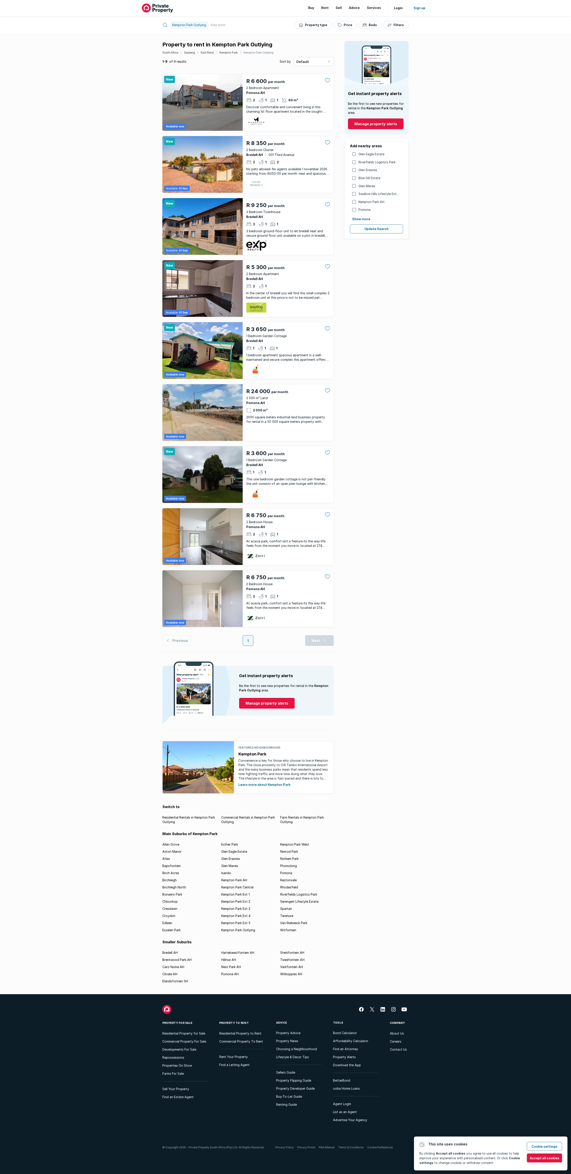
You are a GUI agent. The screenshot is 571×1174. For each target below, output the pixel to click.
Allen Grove (170, 844)
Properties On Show (177, 1065)
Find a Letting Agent (234, 1065)
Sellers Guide (285, 1072)
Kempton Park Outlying (258, 52)
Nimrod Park (289, 851)
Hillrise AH (228, 960)
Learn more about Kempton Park (264, 784)
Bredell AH (170, 952)
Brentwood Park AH (177, 960)
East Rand (207, 52)
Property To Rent (234, 1023)
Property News (287, 1041)
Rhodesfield (289, 887)
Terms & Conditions (351, 1147)
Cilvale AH (169, 974)
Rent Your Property (233, 1057)
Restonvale (288, 880)
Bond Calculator (345, 1033)
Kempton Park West (294, 844)
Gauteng (189, 52)
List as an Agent (345, 1112)
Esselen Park (171, 930)
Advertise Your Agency (350, 1120)
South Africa (170, 52)
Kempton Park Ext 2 (235, 901)
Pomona (364, 210)
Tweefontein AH (292, 960)
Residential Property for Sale (183, 1033)
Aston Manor (172, 851)
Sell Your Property (175, 1089)
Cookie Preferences (380, 1147)
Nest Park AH (231, 967)
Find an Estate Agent (178, 1097)
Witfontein (288, 930)
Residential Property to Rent (240, 1033)
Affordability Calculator (350, 1041)
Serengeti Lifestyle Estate (299, 901)
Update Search (376, 229)
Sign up (419, 8)
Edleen (167, 923)
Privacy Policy (284, 1147)
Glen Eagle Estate (371, 154)
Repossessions (173, 1057)
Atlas (166, 859)
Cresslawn (169, 909)
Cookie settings (544, 1146)
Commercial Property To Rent (241, 1041)
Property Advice (288, 1033)
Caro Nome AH (173, 967)
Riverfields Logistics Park (376, 162)
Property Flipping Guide (293, 1080)
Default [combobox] (302, 62)
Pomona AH (230, 974)
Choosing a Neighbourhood (296, 1049)
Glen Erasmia (367, 170)
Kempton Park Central (237, 887)
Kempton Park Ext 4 (235, 916)
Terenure (286, 916)
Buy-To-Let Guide (289, 1096)
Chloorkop (170, 901)
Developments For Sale (179, 1049)
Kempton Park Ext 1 (235, 894)
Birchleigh (169, 880)
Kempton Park (228, 52)
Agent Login (342, 1104)
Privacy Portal (306, 1147)
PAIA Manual (327, 1147)
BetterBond (341, 1080)
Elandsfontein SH (175, 981)
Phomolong (288, 866)
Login (398, 8)
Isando (226, 873)
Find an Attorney (345, 1049)
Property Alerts (344, 1057)
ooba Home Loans (346, 1088)
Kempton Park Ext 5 (235, 923)
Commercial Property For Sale (184, 1041)
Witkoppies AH (291, 974)
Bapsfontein (171, 866)
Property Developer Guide (295, 1088)
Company (397, 1023)
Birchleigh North (174, 887)
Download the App (347, 1065)
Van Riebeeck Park (293, 923)
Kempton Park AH (371, 202)
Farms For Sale (173, 1073)
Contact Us (398, 1049)
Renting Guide (286, 1104)
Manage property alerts (375, 124)
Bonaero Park (172, 894)
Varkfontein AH (291, 967)
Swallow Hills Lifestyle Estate (379, 194)
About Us (397, 1033)
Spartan (286, 909)
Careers (395, 1041)
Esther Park (229, 844)
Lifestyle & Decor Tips (292, 1057)
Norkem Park (289, 859)
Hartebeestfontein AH (237, 952)
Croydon (168, 916)
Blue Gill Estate (369, 178)
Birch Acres (170, 873)
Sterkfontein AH (292, 952)
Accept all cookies (544, 1158)
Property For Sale (177, 1023)
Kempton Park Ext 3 (235, 909)
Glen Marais (366, 186)
